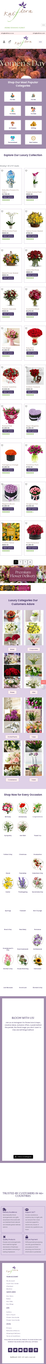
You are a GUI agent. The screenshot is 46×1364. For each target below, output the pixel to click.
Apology (8, 911)
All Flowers (12, 128)
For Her (33, 99)
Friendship (22, 873)
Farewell (23, 911)
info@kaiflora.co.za (7, 33)
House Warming (22, 969)
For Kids (33, 114)
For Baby (13, 114)
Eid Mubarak (37, 949)
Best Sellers (33, 142)
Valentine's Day (37, 873)
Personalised (12, 142)
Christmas (22, 854)
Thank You (37, 836)
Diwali (8, 873)
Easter (8, 892)
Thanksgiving (22, 892)
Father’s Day (8, 854)
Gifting (33, 128)
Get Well (23, 836)
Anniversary (23, 817)
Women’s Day (37, 988)
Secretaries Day (37, 892)
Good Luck (23, 988)
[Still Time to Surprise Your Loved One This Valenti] (23, 1071)
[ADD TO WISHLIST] (2, 170)
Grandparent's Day (8, 949)
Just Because (8, 988)
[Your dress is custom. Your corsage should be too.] (23, 1048)
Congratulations (37, 817)
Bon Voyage (37, 911)
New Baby (22, 929)
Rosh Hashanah (22, 949)
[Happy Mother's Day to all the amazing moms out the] (23, 1095)
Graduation (37, 854)
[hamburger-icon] (43, 25)
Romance (37, 929)
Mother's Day (8, 969)
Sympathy (8, 836)
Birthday (8, 817)
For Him (12, 99)
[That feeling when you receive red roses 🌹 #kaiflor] (23, 1142)
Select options (8, 197)
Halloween (37, 969)
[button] (2, 63)
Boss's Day (8, 929)
